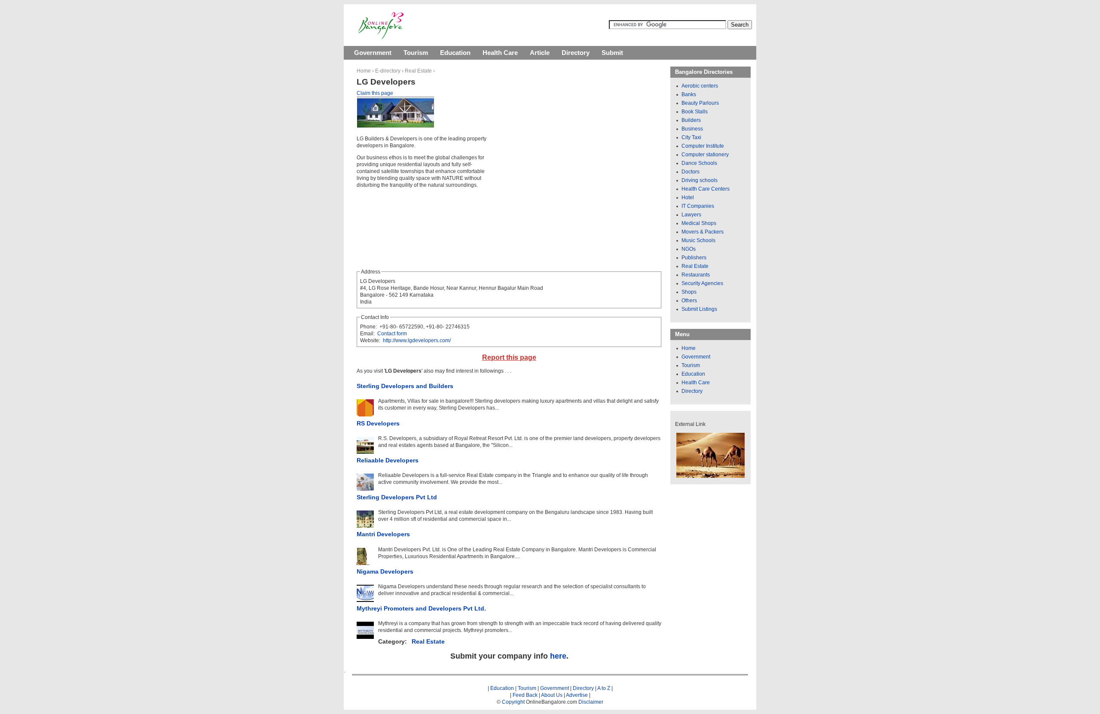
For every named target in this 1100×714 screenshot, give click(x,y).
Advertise (577, 695)
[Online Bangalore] (381, 38)
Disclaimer (590, 702)
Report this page (509, 357)
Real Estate (418, 71)
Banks (688, 94)
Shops (689, 292)
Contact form (392, 334)
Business (692, 129)
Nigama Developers (385, 571)
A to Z (603, 688)
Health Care (500, 52)
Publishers (693, 258)
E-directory (387, 71)
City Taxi (691, 137)
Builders (691, 120)
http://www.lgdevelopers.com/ (417, 340)
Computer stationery (705, 155)
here (558, 656)
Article (540, 52)
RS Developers (378, 423)
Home (364, 71)
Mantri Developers (383, 534)
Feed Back (525, 695)
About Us (551, 695)
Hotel (687, 197)
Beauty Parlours (700, 103)
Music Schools (698, 240)
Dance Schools (699, 163)
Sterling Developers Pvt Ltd (397, 497)
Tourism (415, 52)
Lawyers (691, 215)
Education (455, 52)
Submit (612, 52)
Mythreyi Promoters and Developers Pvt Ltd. (421, 608)
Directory (576, 52)
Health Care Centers (705, 189)
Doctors (690, 172)
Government (372, 52)
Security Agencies (702, 283)
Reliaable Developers (388, 460)
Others (689, 301)
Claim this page (375, 93)
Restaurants (695, 275)
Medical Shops (698, 223)
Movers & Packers (702, 232)
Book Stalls (694, 112)
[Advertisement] (568, 159)
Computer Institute (702, 146)
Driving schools (699, 180)
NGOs (688, 249)
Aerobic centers (699, 86)
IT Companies (697, 206)
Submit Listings (699, 309)
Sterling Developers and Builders (405, 386)
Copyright (513, 702)
